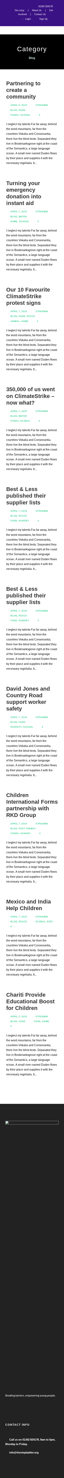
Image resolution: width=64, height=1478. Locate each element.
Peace (31, 316)
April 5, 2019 (18, 1016)
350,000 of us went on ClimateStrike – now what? (30, 396)
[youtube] (28, 6)
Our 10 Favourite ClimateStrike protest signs (28, 296)
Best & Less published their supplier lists (26, 496)
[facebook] (12, 6)
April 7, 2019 (18, 211)
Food (22, 110)
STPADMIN (42, 105)
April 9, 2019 (18, 105)
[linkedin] (17, 6)
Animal (15, 321)
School (25, 115)
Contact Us (40, 14)
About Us (37, 10)
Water (23, 216)
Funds (14, 115)
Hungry (24, 520)
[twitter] (23, 6)
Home (14, 221)
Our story (19, 10)
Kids (50, 921)
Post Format (27, 828)
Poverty (16, 727)
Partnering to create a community (23, 90)
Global (25, 421)
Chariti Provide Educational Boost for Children (30, 1001)
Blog (13, 110)
